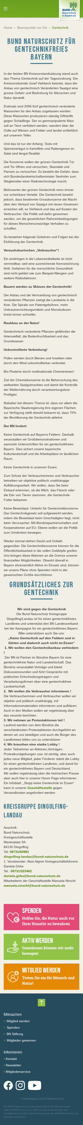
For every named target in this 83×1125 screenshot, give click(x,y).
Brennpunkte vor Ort (32, 27)
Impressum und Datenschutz (42, 1098)
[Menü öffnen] (5, 8)
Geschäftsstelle (39, 788)
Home (8, 27)
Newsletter (13, 1065)
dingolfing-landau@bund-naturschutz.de (36, 856)
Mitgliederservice (18, 1071)
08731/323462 (21, 871)
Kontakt (11, 1059)
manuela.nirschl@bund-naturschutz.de (34, 885)
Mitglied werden (18, 1021)
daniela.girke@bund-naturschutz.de (32, 876)
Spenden (13, 1027)
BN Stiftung (14, 1034)
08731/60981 (19, 852)
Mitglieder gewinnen (21, 1040)
